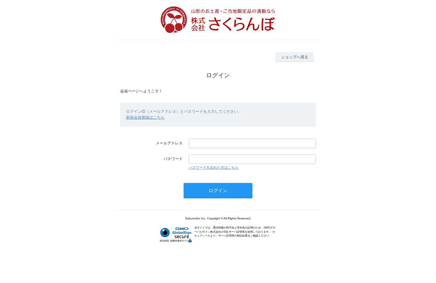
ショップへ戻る (294, 57)
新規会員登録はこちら (145, 117)
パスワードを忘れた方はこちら (213, 167)
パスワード (173, 159)
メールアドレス (169, 143)
